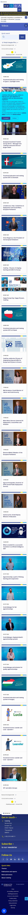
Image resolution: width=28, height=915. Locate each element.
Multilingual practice (13, 893)
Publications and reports (9, 871)
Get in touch (8, 817)
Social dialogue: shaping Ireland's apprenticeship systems (13, 638)
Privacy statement (12, 900)
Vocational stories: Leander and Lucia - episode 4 (12, 728)
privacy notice (17, 114)
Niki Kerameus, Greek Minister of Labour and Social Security (13, 391)
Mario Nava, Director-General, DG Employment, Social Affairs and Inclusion (13, 422)
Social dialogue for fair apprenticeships (10, 608)
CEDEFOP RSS (22, 859)
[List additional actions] (8, 6)
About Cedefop (6, 878)
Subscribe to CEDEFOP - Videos (26, 25)
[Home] (4, 2)
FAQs (13, 889)
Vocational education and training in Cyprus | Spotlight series (13, 80)
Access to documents (12, 896)
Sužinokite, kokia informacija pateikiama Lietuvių (15, 14)
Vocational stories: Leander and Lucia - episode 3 (12, 758)
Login (16, 6)
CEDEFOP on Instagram (18, 859)
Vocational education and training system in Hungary (13, 698)
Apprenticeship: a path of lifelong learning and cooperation (13, 578)
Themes (4, 868)
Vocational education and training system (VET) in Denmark (13, 176)
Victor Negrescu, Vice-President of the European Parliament (13, 239)
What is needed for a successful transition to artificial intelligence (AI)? (13, 546)
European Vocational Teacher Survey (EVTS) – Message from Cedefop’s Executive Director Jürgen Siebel (12, 144)
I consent (6, 118)
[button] (4, 910)
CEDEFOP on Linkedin (14, 859)
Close (26, 17)
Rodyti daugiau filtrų (10, 42)
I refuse (14, 118)
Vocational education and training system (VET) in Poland (13, 329)
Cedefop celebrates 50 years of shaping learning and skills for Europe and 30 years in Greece (12, 360)
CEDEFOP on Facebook (3, 859)
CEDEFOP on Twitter (7, 859)
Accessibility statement (13, 891)
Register (19, 6)
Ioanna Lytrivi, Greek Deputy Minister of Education (11, 515)
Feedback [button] (26, 898)
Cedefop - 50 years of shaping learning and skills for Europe (12, 269)
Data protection (13, 903)
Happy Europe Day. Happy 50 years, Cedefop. (13, 299)
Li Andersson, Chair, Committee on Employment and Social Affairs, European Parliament (13, 207)
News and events (7, 875)
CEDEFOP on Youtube (11, 859)
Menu (19, 9)
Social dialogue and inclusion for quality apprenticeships (12, 668)
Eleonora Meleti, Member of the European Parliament (12, 453)
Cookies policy (12, 898)
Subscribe (7, 843)
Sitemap (13, 907)
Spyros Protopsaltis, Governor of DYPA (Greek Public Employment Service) (13, 484)
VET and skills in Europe (10, 788)
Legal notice (13, 905)
